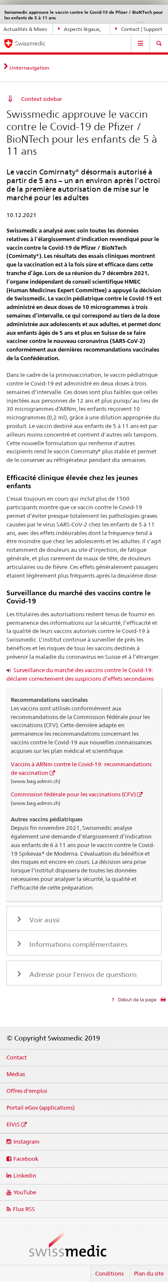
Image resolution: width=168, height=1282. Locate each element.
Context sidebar (41, 98)
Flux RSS (24, 1209)
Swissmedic (30, 43)
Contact (16, 1057)
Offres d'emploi (26, 1090)
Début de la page (136, 1000)
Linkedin (24, 1175)
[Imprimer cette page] (163, 1001)
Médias (15, 1074)
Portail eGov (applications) (40, 1107)
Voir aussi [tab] (43, 920)
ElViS (13, 1124)
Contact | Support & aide (138, 30)
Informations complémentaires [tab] (77, 944)
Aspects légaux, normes (79, 30)
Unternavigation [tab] (29, 67)
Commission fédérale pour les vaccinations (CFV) (73, 794)
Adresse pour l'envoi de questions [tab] (82, 974)
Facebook (25, 1158)
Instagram (26, 1141)
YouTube (24, 1192)
